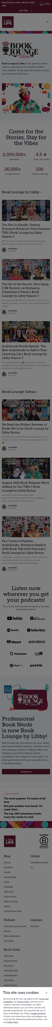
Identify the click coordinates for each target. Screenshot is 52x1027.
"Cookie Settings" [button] (38, 1013)
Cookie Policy (12, 1022)
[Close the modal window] (46, 992)
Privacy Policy (23, 1001)
